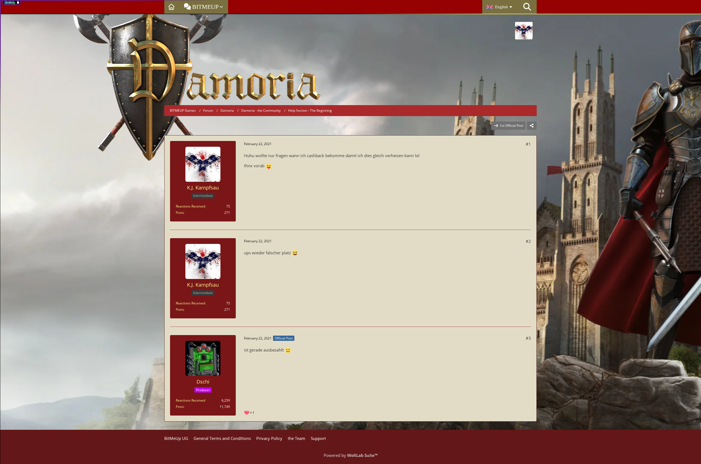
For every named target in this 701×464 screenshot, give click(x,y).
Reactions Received (190, 206)
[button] (500, 7)
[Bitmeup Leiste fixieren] (19, 2)
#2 (528, 241)
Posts (180, 212)
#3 (528, 338)
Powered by (351, 455)
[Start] (172, 7)
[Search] (527, 7)
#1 (528, 144)
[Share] (532, 126)
